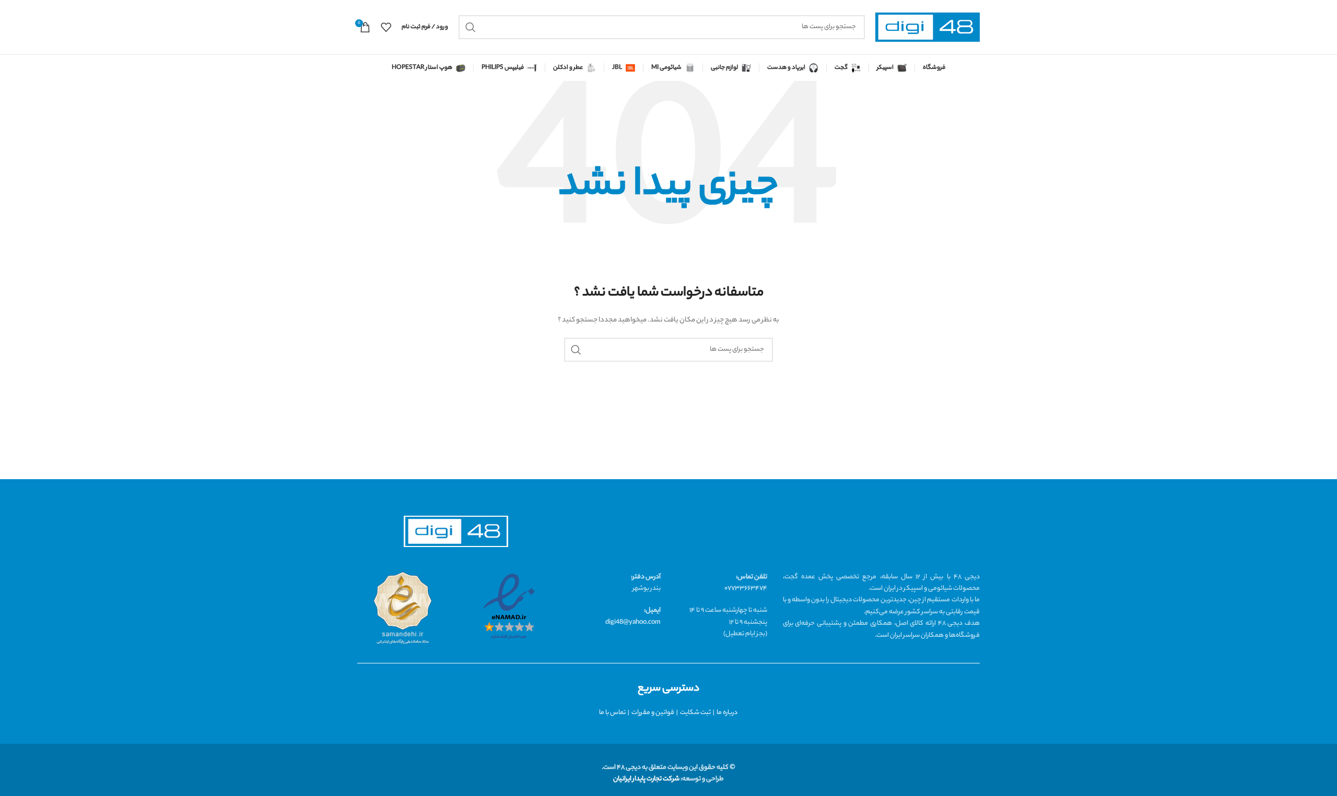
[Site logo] (927, 27)
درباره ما (727, 712)
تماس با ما (612, 712)
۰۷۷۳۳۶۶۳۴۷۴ (745, 588)
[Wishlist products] (386, 27)
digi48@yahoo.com (633, 622)
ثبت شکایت (695, 712)
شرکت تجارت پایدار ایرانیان (646, 779)
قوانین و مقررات (652, 712)
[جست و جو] (471, 27)
